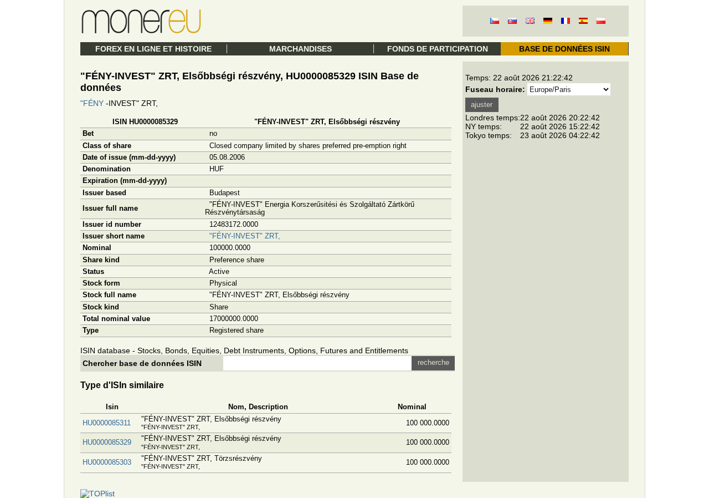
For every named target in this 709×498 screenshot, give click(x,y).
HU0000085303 (107, 462)
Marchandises (300, 48)
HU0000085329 (107, 442)
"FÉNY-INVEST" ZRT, (244, 236)
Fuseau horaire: (495, 89)
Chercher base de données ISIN (142, 363)
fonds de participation (437, 48)
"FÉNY (92, 103)
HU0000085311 (107, 423)
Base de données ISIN (564, 48)
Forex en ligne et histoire (153, 48)
